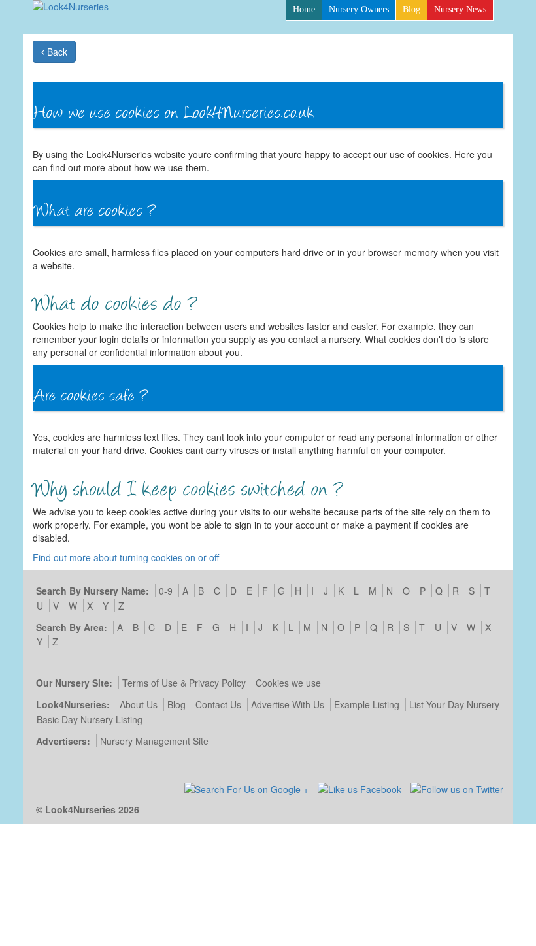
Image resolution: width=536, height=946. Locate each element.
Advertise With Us (287, 704)
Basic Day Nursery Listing (89, 719)
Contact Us (218, 704)
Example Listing (366, 704)
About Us (139, 704)
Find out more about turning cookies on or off (126, 557)
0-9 (166, 590)
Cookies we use (288, 682)
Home (304, 9)
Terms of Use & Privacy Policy (184, 682)
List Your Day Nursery (454, 704)
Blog (411, 9)
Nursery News (460, 9)
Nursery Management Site (154, 740)
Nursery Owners (359, 9)
